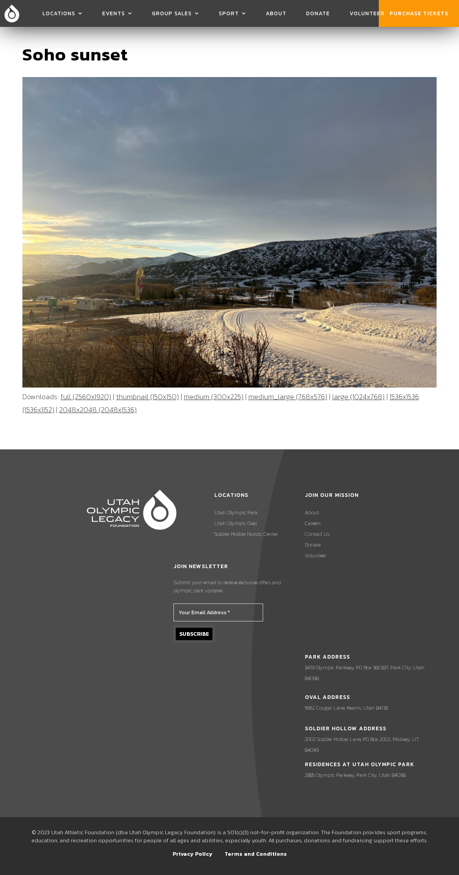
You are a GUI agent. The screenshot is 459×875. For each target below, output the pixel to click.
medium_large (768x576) (287, 396)
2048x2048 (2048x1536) (98, 409)
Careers (312, 523)
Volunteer (367, 13)
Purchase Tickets (419, 13)
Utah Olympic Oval (235, 523)
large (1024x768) (358, 396)
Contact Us (317, 534)
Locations (59, 13)
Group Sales (172, 13)
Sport (229, 13)
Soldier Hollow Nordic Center (246, 534)
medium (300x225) (213, 396)
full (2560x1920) (86, 396)
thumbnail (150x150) (147, 396)
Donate (318, 13)
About (276, 13)
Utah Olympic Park (236, 513)
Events (113, 13)
